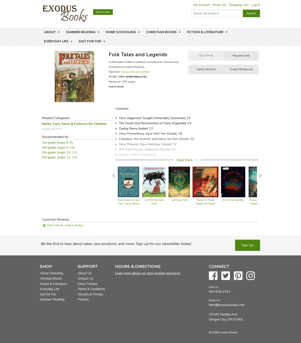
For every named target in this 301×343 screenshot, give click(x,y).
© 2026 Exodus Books (223, 332)
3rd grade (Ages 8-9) (57, 142)
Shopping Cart (239, 5)
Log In (255, 5)
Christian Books (161, 32)
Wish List (219, 5)
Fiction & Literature (205, 32)
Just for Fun (90, 41)
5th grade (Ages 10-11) (59, 152)
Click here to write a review (65, 225)
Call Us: (214, 287)
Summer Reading (80, 32)
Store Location (103, 12)
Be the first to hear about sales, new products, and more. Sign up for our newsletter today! (116, 243)
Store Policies (87, 284)
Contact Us (85, 278)
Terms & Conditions (91, 289)
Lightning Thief (179, 200)
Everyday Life (56, 41)
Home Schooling (121, 32)
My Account (201, 5)
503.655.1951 (220, 291)
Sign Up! (247, 245)
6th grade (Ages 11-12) (59, 157)
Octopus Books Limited (135, 71)
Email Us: (215, 300)
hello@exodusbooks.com (227, 305)
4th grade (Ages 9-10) (58, 147)
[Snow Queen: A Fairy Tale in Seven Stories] (128, 181)
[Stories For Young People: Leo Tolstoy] (205, 181)
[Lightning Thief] (179, 181)
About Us (85, 273)
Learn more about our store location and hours (147, 273)
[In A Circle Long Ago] (233, 181)
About (50, 32)
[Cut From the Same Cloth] (154, 181)
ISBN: (133, 76)
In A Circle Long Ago (233, 200)
